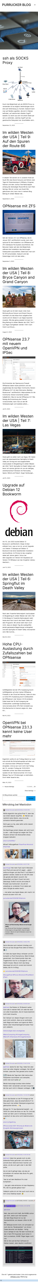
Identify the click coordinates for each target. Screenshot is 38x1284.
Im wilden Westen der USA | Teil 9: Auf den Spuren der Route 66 (18, 139)
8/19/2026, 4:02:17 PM (23, 864)
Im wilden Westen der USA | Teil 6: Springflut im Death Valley (18, 581)
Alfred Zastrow (10, 1206)
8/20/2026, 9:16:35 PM (23, 810)
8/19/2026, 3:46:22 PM (23, 942)
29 (34, 786)
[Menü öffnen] (35, 5)
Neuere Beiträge (8, 786)
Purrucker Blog (16, 5)
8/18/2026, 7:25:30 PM (23, 1095)
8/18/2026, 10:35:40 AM (23, 1154)
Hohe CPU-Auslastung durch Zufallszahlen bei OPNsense (18, 651)
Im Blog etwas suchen (10, 795)
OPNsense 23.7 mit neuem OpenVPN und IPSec (16, 346)
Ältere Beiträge (30, 790)
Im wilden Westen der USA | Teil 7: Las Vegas (18, 420)
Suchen (30, 798)
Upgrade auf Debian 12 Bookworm (13, 489)
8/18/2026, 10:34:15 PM (23, 1063)
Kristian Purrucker (10, 810)
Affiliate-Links (15, 1277)
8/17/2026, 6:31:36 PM (24, 1206)
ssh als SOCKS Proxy (15, 60)
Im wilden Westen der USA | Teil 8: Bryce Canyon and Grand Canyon (19, 275)
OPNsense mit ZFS (19, 206)
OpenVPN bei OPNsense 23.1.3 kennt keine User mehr (17, 729)
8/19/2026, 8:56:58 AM (23, 1003)
